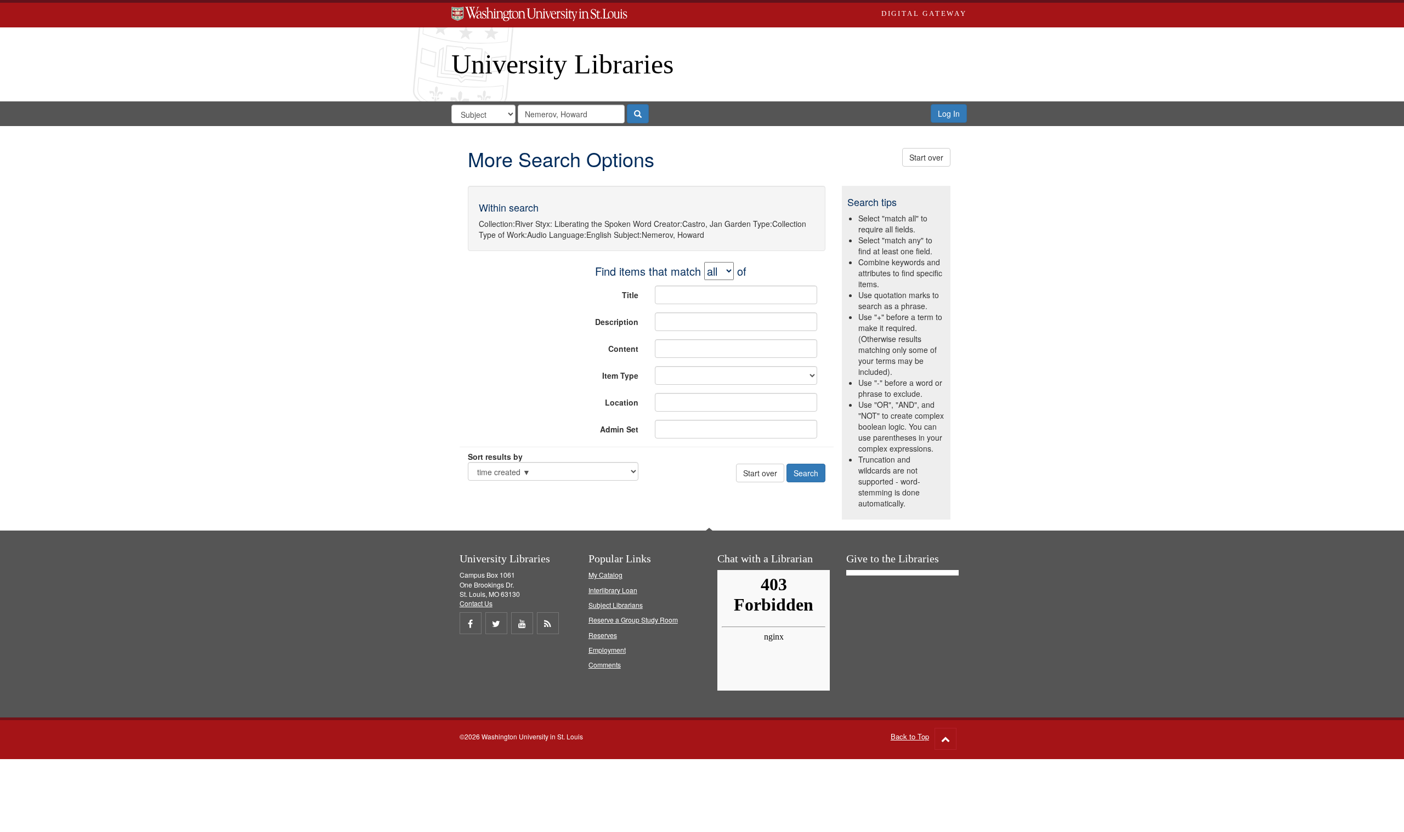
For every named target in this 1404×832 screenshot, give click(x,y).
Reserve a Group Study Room (633, 619)
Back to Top (910, 736)
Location (621, 402)
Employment (607, 649)
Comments (604, 664)
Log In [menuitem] (949, 113)
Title (630, 294)
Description (616, 321)
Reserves (602, 635)
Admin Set (619, 429)
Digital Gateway (924, 13)
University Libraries (562, 64)
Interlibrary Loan (612, 590)
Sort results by (495, 456)
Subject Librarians (615, 604)
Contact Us (476, 603)
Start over (926, 157)
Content (623, 348)
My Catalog (605, 574)
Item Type (620, 375)
